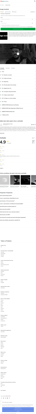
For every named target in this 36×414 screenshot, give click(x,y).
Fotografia (2, 282)
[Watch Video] (18, 54)
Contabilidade (3, 316)
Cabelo (2, 342)
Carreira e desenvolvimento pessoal (7, 260)
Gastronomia (3, 274)
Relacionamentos (4, 367)
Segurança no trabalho (4, 294)
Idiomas (2, 305)
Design (2, 281)
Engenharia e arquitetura (5, 291)
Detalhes (13, 68)
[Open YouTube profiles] (7, 398)
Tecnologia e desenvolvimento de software (8, 382)
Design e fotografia (4, 279)
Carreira (2, 261)
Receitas (2, 275)
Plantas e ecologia (4, 360)
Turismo (2, 326)
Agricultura (2, 361)
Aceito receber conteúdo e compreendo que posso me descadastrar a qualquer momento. (11, 25)
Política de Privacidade (30, 26)
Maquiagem (2, 346)
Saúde (2, 378)
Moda (1, 348)
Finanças (2, 319)
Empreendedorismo (4, 318)
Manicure (2, 345)
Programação (3, 385)
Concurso (2, 300)
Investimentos (3, 320)
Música (2, 356)
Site (1, 386)
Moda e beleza (3, 341)
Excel (1, 383)
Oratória (2, 266)
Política (2, 309)
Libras (2, 307)
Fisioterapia (2, 376)
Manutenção (2, 331)
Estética (2, 343)
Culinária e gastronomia (5, 270)
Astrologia (2, 252)
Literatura (2, 308)
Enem (1, 304)
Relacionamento (3, 368)
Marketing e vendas (4, 335)
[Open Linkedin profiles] (5, 398)
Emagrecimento (3, 374)
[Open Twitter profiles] (3, 398)
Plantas (2, 363)
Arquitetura (2, 293)
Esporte (2, 375)
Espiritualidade (3, 253)
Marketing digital (3, 337)
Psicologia (2, 311)
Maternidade (3, 287)
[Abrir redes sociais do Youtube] (33, 124)
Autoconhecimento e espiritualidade (7, 250)
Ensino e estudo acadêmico (5, 298)
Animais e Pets (3, 245)
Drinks (2, 272)
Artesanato (2, 353)
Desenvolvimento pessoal (5, 264)
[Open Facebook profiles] (1, 398)
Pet (1, 246)
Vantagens (8, 68)
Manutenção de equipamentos (6, 330)
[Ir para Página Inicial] (5, 1)
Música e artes (3, 352)
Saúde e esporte (3, 372)
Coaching (2, 263)
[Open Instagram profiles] (9, 398)
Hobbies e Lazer (3, 324)
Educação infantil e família (5, 286)
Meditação (2, 255)
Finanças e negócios (4, 315)
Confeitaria (2, 271)
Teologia (2, 256)
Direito (2, 301)
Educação (2, 302)
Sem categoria (3, 390)
